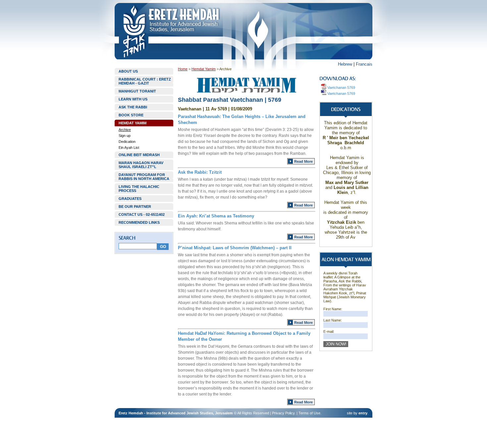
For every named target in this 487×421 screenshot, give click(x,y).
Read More (303, 161)
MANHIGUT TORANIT (137, 91)
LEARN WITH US (133, 99)
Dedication (127, 142)
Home (183, 69)
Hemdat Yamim (203, 69)
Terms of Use (309, 413)
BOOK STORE (131, 115)
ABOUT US (128, 71)
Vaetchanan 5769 (340, 88)
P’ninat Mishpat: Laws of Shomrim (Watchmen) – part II (235, 247)
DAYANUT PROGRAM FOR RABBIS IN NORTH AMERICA (144, 177)
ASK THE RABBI (133, 107)
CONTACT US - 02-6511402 (142, 214)
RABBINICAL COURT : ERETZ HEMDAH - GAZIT (145, 81)
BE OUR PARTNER (135, 207)
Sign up (125, 136)
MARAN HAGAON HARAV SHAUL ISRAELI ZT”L (141, 165)
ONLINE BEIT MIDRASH (139, 155)
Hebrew (345, 64)
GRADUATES (130, 199)
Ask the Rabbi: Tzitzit (200, 172)
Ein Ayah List (129, 148)
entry (362, 413)
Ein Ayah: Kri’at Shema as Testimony (216, 215)
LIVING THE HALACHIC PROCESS (139, 189)
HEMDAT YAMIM (132, 123)
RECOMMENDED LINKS (139, 222)
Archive (125, 130)
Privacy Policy (283, 413)
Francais (364, 64)
